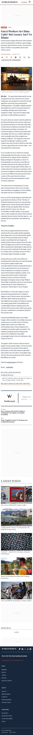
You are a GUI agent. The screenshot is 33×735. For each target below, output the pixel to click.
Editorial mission (6, 694)
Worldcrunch (6, 54)
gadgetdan (9, 367)
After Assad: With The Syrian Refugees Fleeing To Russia (16, 600)
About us (4, 691)
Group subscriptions (7, 718)
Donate (3, 721)
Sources (4, 672)
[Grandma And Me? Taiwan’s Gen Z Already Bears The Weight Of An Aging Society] (16, 518)
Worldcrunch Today (7, 716)
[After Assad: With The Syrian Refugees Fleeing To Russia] (16, 591)
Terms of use (5, 732)
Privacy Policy (12, 732)
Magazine (4, 669)
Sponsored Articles (7, 680)
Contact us (4, 697)
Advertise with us (6, 702)
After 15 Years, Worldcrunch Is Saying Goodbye (13, 505)
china (9, 27)
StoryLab (4, 678)
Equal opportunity (6, 699)
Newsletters (5, 713)
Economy (4, 27)
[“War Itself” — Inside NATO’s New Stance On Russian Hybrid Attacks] (16, 542)
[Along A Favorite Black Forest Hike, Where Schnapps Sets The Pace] (16, 566)
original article (11, 362)
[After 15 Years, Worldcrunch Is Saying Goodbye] (16, 495)
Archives (4, 675)
